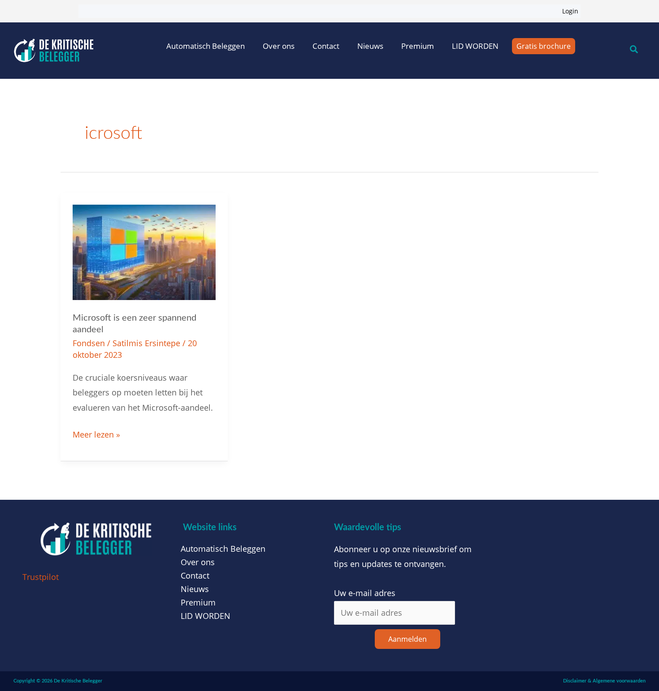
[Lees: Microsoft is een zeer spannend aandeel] (144, 251)
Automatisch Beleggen (205, 46)
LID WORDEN (475, 46)
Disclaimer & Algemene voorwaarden (604, 680)
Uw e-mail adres (364, 593)
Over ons (279, 46)
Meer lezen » (96, 433)
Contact (325, 46)
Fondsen (89, 343)
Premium (417, 46)
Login (570, 11)
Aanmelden (407, 639)
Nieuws (370, 46)
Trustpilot (40, 576)
